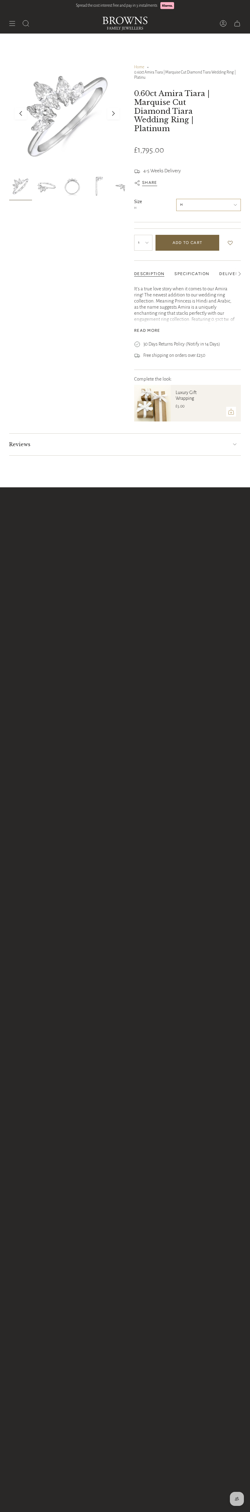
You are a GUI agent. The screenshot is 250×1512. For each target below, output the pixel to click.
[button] (231, 243)
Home (139, 67)
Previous (21, 113)
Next (113, 113)
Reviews (19, 444)
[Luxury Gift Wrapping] (152, 403)
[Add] (231, 412)
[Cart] (237, 23)
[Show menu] (12, 23)
